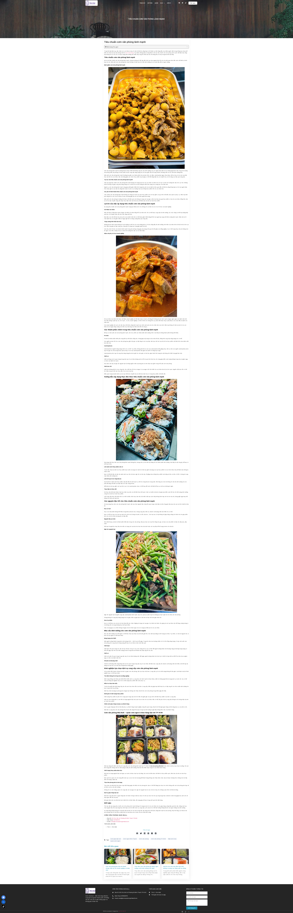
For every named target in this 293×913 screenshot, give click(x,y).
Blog (161, 3)
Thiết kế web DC (122, 911)
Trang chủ (142, 3)
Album (156, 3)
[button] (137, 833)
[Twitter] (182, 3)
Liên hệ (169, 3)
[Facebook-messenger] (3, 897)
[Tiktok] (185, 3)
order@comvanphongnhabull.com (120, 821)
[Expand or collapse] (187, 47)
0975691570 (116, 819)
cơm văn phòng (130, 52)
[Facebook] (179, 3)
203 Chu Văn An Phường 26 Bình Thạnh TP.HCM (124, 818)
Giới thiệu (149, 3)
